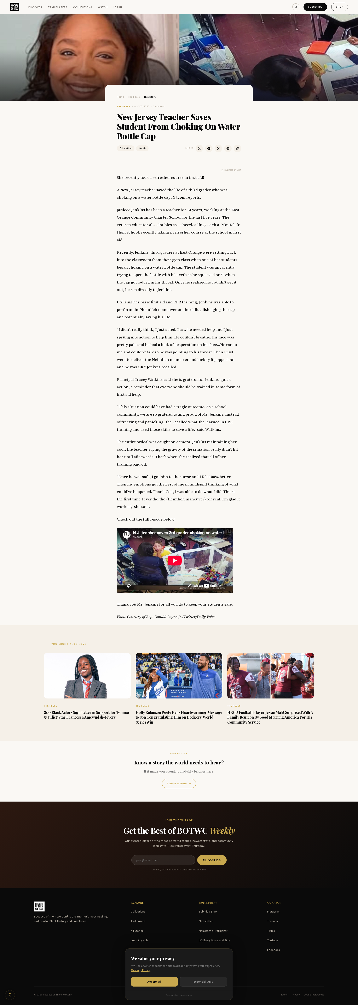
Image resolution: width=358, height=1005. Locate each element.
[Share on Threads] (218, 148)
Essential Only (203, 981)
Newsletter (206, 921)
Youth (142, 148)
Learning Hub (139, 940)
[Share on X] (199, 148)
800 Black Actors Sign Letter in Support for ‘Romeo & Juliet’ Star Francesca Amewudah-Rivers (86, 715)
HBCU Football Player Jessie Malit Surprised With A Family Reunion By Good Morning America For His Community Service (270, 717)
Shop (339, 6)
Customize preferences (179, 995)
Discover (35, 7)
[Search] (295, 6)
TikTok (271, 931)
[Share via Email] (228, 148)
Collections (82, 7)
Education (126, 148)
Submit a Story (179, 783)
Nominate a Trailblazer (213, 931)
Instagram (273, 911)
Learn (118, 7)
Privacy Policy (140, 970)
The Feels (134, 97)
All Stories (137, 931)
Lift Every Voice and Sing (214, 940)
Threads (272, 921)
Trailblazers (57, 7)
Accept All (154, 981)
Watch (103, 7)
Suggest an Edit (232, 169)
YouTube (272, 940)
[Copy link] (237, 148)
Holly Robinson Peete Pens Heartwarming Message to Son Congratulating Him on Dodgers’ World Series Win (179, 717)
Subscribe (315, 6)
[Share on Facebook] (209, 148)
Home (120, 97)
